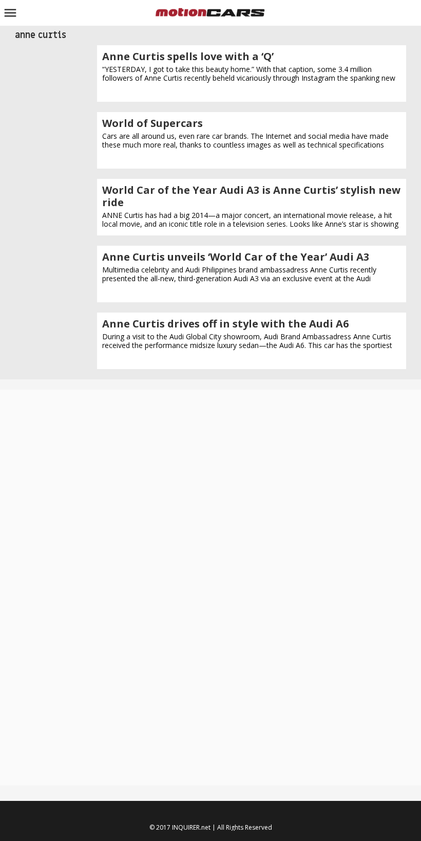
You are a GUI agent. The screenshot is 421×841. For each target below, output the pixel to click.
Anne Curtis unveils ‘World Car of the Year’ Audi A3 (235, 257)
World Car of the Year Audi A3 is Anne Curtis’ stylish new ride (251, 196)
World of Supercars (152, 123)
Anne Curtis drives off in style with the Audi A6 (225, 324)
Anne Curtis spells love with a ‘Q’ (188, 56)
